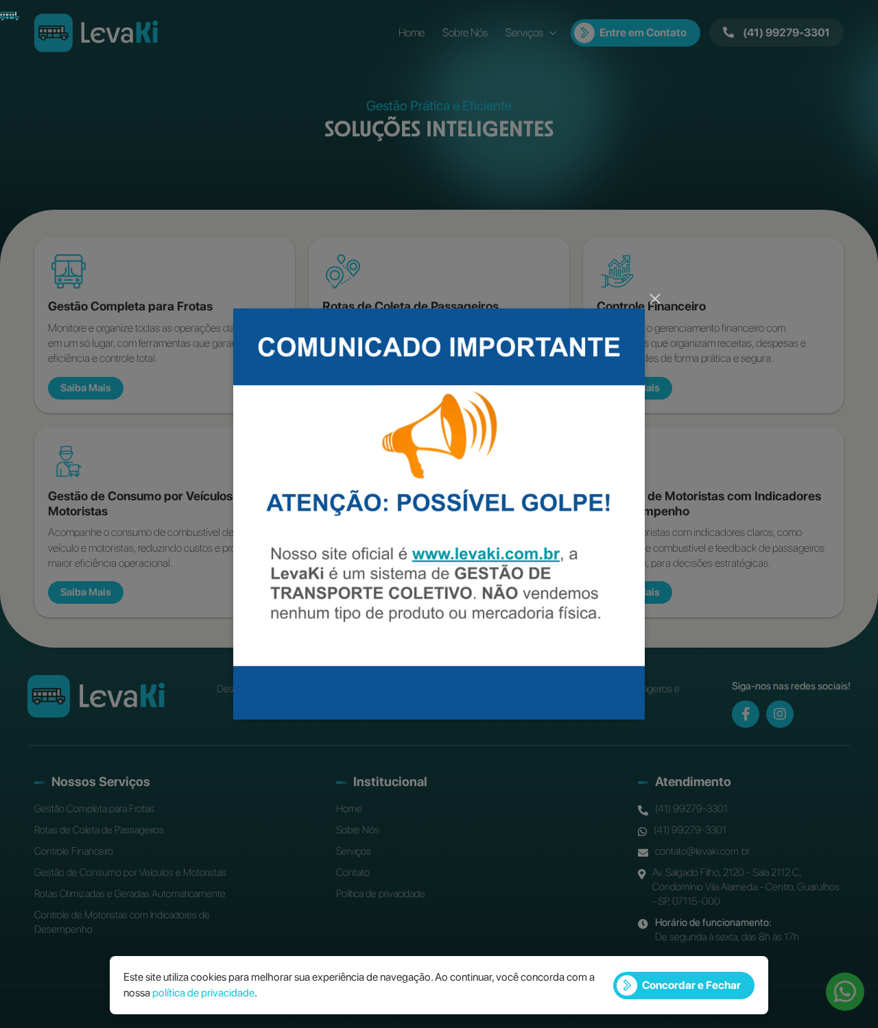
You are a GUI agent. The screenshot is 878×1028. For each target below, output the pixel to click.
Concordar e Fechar (691, 985)
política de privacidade (203, 992)
